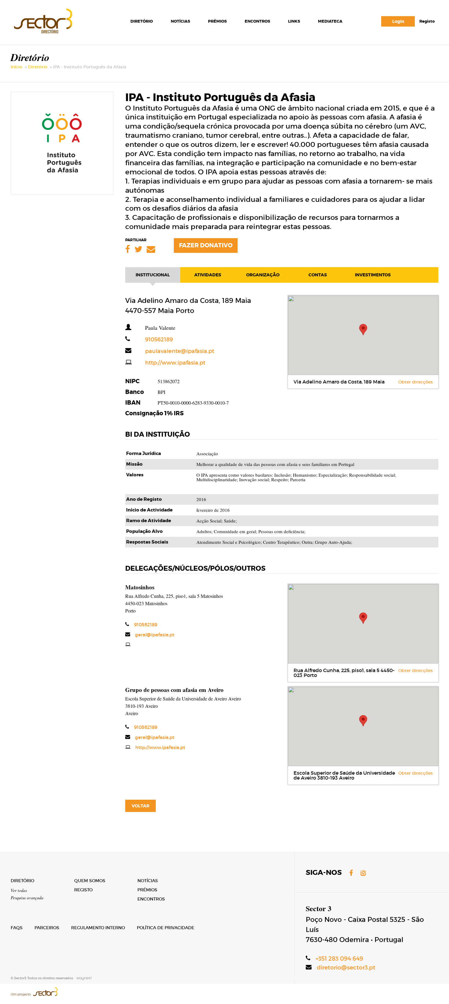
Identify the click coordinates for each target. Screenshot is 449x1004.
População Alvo (144, 531)
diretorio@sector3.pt (346, 967)
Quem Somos (89, 880)
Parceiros (47, 927)
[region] (363, 335)
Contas (317, 275)
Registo (427, 21)
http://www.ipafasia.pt (165, 362)
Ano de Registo (144, 499)
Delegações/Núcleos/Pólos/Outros (195, 568)
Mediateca (330, 21)
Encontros (257, 21)
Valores (135, 475)
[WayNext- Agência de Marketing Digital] (83, 978)
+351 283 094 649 (339, 958)
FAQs (17, 927)
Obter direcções (415, 382)
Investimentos (373, 275)
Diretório (141, 21)
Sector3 (42, 19)
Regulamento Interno (98, 927)
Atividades (207, 275)
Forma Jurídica (143, 453)
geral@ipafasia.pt (154, 635)
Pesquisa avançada (27, 897)
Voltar (140, 806)
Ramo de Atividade (148, 520)
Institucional (153, 275)
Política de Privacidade (165, 927)
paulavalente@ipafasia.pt (169, 351)
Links (294, 21)
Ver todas (19, 890)
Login (398, 21)
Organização (262, 275)
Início (16, 67)
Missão (134, 464)
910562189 (149, 339)
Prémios (217, 21)
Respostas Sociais (147, 542)
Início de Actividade (149, 510)
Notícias (180, 21)
